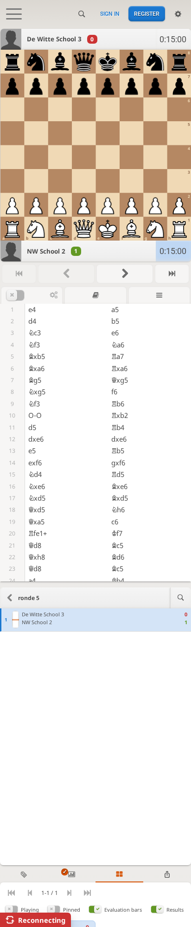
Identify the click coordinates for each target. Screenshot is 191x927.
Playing (30, 909)
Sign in (110, 14)
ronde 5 (28, 598)
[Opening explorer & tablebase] (95, 295)
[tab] (24, 875)
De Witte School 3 (54, 39)
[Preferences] (178, 14)
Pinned (71, 909)
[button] (28, 295)
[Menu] (159, 295)
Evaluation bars (123, 909)
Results (175, 909)
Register (146, 14)
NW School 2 (46, 251)
